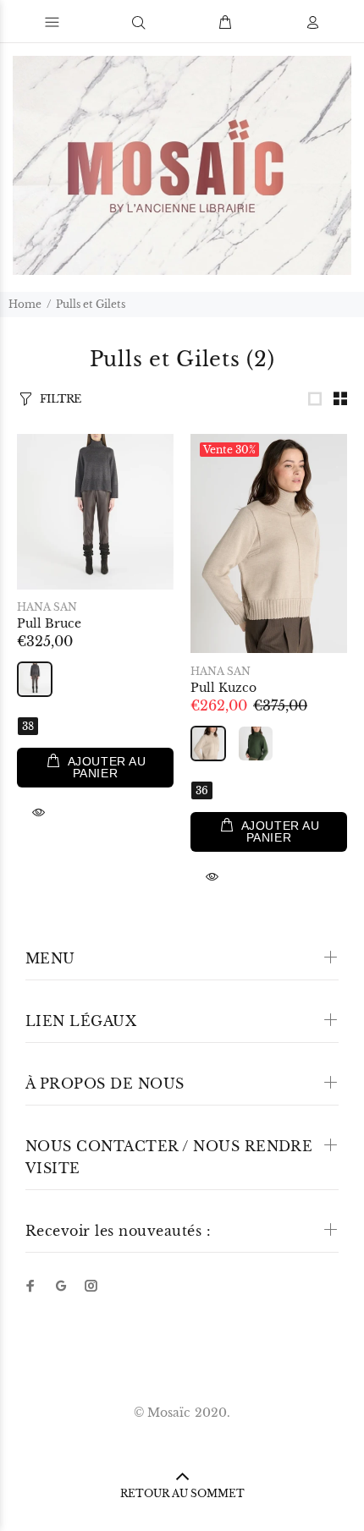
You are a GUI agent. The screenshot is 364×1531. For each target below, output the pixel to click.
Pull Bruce (49, 623)
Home (24, 304)
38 (28, 726)
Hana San (47, 607)
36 (202, 790)
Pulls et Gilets (90, 304)
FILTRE (60, 399)
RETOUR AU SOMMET (182, 1493)
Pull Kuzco (223, 687)
